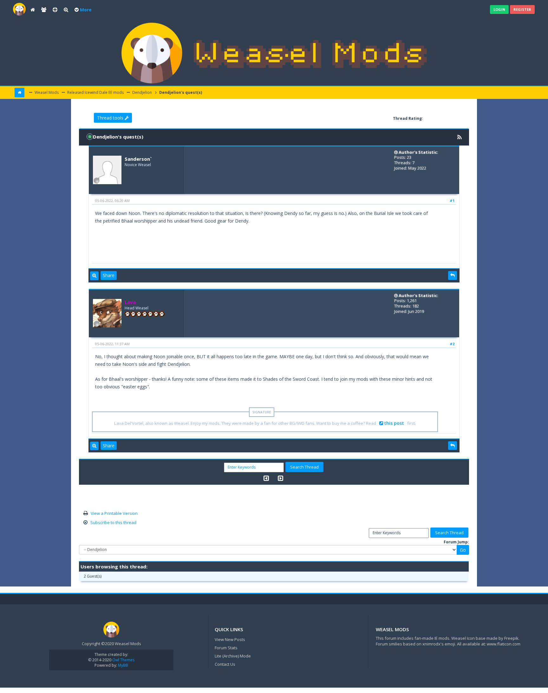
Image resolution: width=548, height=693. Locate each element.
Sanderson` (138, 159)
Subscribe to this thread (113, 522)
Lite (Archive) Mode (233, 656)
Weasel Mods (46, 92)
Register (522, 9)
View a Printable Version (114, 513)
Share (108, 275)
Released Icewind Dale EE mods (95, 92)
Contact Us (225, 664)
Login (499, 9)
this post (394, 423)
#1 (452, 200)
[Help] (55, 10)
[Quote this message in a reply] (452, 275)
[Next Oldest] (266, 478)
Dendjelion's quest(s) (180, 92)
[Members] (43, 10)
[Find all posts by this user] (94, 275)
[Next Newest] (280, 478)
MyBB (123, 665)
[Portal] (32, 10)
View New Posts (230, 639)
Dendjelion (141, 92)
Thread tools (111, 118)
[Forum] (19, 9)
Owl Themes (122, 660)
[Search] (66, 10)
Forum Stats (226, 648)
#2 (452, 343)
